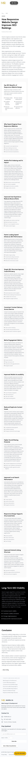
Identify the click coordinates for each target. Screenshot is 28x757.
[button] (3, 3)
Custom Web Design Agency (9, 682)
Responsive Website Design (9, 690)
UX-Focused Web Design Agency (10, 688)
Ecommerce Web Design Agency (10, 686)
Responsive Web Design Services (10, 692)
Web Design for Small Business (10, 680)
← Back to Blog (5, 669)
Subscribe (14, 741)
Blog (3, 13)
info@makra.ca (7, 716)
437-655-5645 (7, 719)
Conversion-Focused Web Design (10, 684)
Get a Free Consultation (9, 746)
